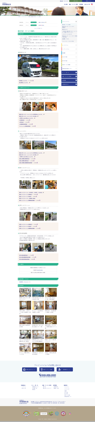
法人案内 (66, 4)
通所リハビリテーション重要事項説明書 (26, 200)
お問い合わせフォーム (30, 369)
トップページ (24, 386)
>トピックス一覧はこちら (38, 28)
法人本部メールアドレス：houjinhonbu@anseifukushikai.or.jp (41, 401)
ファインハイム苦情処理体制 (24, 126)
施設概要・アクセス (23, 281)
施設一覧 (44, 386)
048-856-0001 (49, 375)
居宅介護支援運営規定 (23, 255)
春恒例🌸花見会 (41, 25)
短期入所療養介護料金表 (23, 160)
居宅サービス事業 (67, 395)
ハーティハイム (66, 388)
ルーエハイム (66, 386)
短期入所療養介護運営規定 (24, 158)
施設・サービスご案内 (73, 4)
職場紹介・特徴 (56, 388)
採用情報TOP (56, 386)
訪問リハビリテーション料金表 (25, 226)
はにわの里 (66, 392)
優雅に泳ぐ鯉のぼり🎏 (42, 22)
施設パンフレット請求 (47, 369)
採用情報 (81, 4)
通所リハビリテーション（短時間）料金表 (27, 198)
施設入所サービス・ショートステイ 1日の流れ (28, 116)
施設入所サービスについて (47, 388)
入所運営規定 (21, 120)
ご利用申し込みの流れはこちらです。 (26, 118)
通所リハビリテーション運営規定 (25, 194)
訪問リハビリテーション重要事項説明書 (26, 228)
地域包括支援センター (67, 396)
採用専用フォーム (66, 369)
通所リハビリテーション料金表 (25, 196)
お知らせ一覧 (87, 4)
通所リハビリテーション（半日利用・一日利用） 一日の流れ (30, 192)
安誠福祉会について (35, 386)
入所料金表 (21, 122)
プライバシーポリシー (62, 401)
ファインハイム (66, 389)
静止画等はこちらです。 (23, 82)
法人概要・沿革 (34, 388)
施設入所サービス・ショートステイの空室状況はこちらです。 (31, 114)
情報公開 (33, 389)
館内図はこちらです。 (23, 80)
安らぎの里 (66, 393)
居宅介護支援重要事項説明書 (24, 257)
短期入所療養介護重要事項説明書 (25, 162)
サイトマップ (55, 401)
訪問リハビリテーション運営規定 (25, 224)
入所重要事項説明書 (23, 124)
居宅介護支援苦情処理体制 (24, 259)
